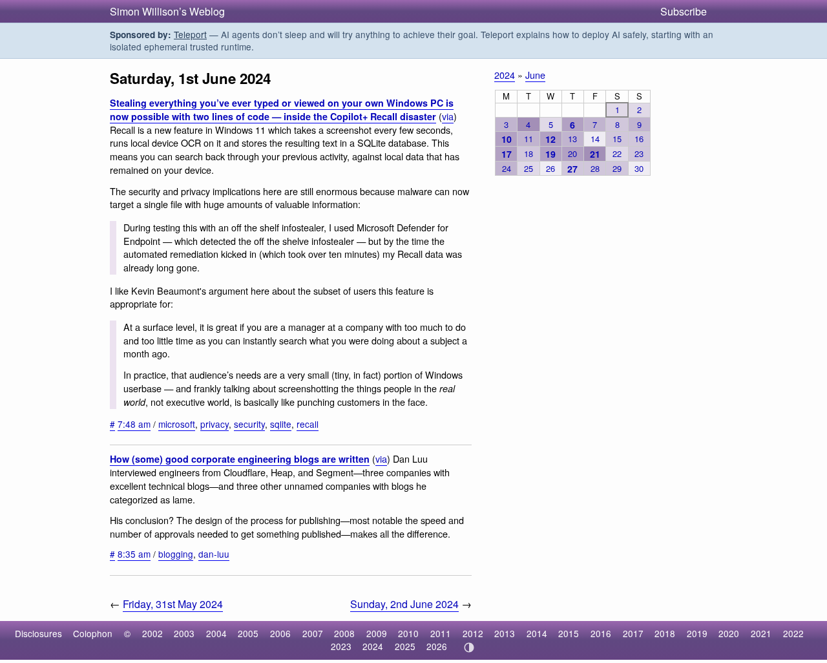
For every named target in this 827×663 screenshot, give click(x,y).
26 (550, 168)
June (535, 74)
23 (639, 153)
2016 (601, 633)
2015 (568, 633)
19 (550, 153)
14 (595, 138)
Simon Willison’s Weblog (167, 11)
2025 (405, 646)
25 (528, 168)
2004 (216, 633)
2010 (408, 633)
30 (639, 168)
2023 (341, 646)
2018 (664, 633)
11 (528, 138)
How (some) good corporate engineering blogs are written (240, 458)
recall (308, 423)
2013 (504, 633)
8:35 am (134, 553)
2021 (761, 633)
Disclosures (38, 633)
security (249, 423)
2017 (633, 633)
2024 (504, 74)
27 (572, 168)
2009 (376, 633)
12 (550, 138)
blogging (175, 553)
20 (572, 153)
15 (617, 138)
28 (595, 168)
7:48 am (134, 423)
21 (595, 153)
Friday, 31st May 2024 (173, 603)
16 (639, 138)
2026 (436, 646)
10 (506, 138)
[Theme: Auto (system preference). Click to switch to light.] (469, 647)
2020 (728, 633)
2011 (440, 633)
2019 (697, 633)
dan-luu (213, 553)
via (448, 116)
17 (506, 153)
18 (528, 153)
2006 (280, 633)
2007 (312, 633)
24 (506, 168)
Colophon (92, 633)
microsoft (176, 423)
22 (617, 153)
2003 (184, 633)
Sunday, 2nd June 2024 (404, 603)
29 (617, 168)
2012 (473, 633)
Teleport (190, 34)
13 (572, 138)
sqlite (280, 423)
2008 (344, 633)
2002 (152, 633)
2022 (793, 633)
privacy (214, 423)
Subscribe (683, 11)
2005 (248, 633)
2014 (537, 633)
